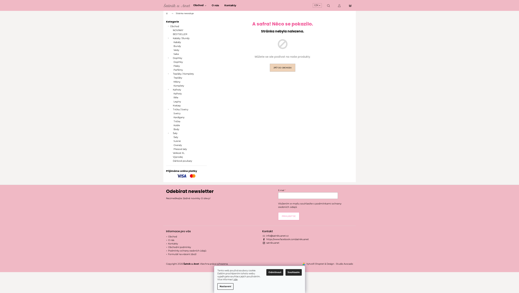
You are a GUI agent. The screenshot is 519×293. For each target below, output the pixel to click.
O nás (171, 240)
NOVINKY (178, 30)
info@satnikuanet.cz (277, 236)
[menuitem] (200, 5)
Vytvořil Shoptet (315, 264)
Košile (177, 125)
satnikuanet (272, 243)
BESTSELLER (180, 34)
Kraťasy (177, 105)
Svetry (177, 113)
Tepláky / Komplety (183, 74)
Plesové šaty (180, 149)
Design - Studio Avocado (340, 264)
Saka (176, 54)
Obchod (174, 26)
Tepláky (178, 78)
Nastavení (225, 286)
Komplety (179, 86)
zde (236, 279)
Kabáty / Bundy (181, 38)
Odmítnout (274, 272)
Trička (177, 121)
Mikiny (177, 82)
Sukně (177, 141)
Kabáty (177, 42)
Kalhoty (177, 89)
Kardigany (179, 117)
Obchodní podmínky (179, 247)
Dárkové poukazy (182, 161)
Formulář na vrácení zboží (182, 254)
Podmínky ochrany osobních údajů (187, 250)
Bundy (177, 46)
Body (176, 129)
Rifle (176, 97)
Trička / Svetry (180, 109)
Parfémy (178, 70)
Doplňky (177, 58)
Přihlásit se (289, 216)
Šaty (175, 133)
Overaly (178, 145)
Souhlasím (294, 272)
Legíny (177, 101)
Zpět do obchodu (283, 67)
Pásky (177, 66)
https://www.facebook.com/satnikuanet (287, 239)
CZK (316, 5)
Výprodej (178, 157)
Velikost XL (179, 153)
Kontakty (173, 243)
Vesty (176, 50)
